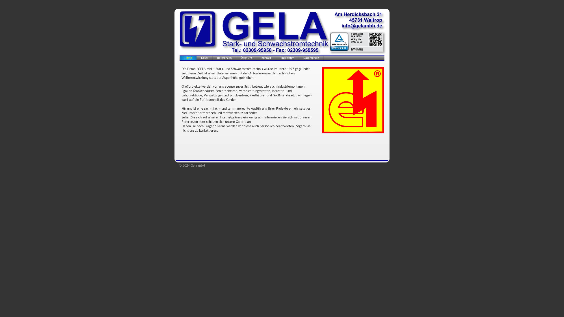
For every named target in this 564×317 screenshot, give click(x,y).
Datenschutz (311, 58)
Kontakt (266, 58)
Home (188, 58)
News (204, 58)
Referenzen (224, 58)
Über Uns (246, 58)
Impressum (287, 58)
